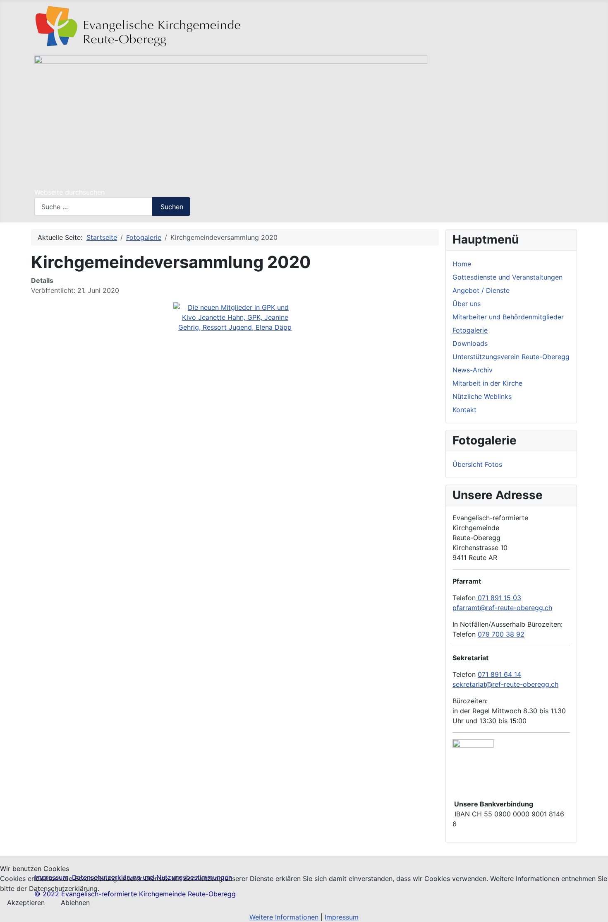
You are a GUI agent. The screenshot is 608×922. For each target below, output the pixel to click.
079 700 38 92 (501, 634)
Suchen (171, 207)
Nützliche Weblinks (482, 396)
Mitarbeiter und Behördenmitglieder (508, 317)
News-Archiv (472, 370)
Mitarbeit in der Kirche (487, 383)
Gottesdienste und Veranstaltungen (507, 277)
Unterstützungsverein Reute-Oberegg (511, 356)
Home (461, 264)
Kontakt (464, 409)
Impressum (342, 917)
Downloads (470, 343)
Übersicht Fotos (477, 464)
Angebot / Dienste (481, 290)
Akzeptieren (26, 902)
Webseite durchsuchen (69, 192)
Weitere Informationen (283, 917)
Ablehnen (75, 902)
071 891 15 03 (498, 598)
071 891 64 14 (499, 674)
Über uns (466, 303)
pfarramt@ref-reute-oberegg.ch (502, 607)
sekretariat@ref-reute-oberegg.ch (505, 684)
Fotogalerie (470, 330)
